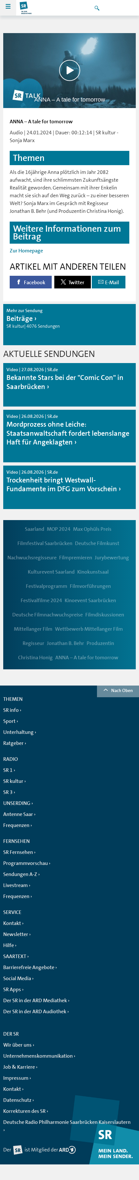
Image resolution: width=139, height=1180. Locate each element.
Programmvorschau (25, 863)
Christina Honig (35, 657)
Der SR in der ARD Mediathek (35, 1000)
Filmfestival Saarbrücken (44, 543)
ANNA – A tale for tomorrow (86, 657)
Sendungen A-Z (20, 874)
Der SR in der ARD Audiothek (34, 1011)
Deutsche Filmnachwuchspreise (47, 615)
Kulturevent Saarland (51, 572)
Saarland (34, 529)
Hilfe (8, 945)
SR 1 (8, 770)
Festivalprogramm (46, 586)
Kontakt (12, 923)
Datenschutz (17, 1100)
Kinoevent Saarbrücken (90, 600)
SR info (11, 710)
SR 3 (8, 792)
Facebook (34, 282)
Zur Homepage (26, 251)
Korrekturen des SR (24, 1111)
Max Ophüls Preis (92, 529)
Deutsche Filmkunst (97, 543)
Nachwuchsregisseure (32, 557)
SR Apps (12, 989)
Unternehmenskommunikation (38, 1056)
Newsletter (15, 934)
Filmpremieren (75, 557)
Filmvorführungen (90, 586)
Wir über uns (17, 1045)
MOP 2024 (58, 529)
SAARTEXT (14, 956)
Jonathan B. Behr (65, 643)
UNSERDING (16, 803)
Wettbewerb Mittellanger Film (89, 629)
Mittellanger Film (33, 629)
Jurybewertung (112, 557)
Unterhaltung (18, 732)
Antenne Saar (18, 814)
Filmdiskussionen (104, 615)
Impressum (15, 1078)
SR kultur (13, 781)
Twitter (76, 282)
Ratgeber (13, 743)
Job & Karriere (19, 1067)
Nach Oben (122, 690)
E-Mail (112, 282)
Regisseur (33, 643)
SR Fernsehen (18, 852)
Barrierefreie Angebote (28, 967)
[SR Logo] (26, 8)
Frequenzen (16, 825)
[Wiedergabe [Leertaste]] (69, 70)
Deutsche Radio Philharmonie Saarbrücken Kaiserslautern (67, 1122)
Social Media (17, 978)
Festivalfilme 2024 (41, 600)
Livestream (15, 885)
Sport (9, 721)
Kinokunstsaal (93, 572)
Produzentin (100, 643)
